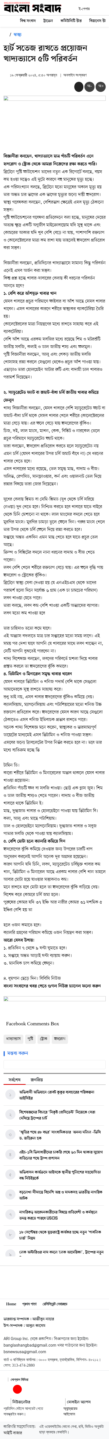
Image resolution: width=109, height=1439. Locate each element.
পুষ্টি (30, 1039)
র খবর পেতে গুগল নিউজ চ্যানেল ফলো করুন (63, 986)
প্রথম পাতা (29, 1304)
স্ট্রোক (43, 1039)
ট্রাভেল (48, 21)
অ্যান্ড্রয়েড (70, 1408)
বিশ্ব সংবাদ (28, 21)
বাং (6, 986)
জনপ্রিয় (37, 1080)
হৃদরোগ (59, 1039)
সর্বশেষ (15, 1080)
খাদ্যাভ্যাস (13, 1039)
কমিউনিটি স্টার (71, 21)
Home (11, 1304)
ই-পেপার (84, 9)
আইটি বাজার (13, 1433)
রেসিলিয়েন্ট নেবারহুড (55, 1304)
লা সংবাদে (17, 986)
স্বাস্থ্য (18, 34)
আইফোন (69, 1414)
